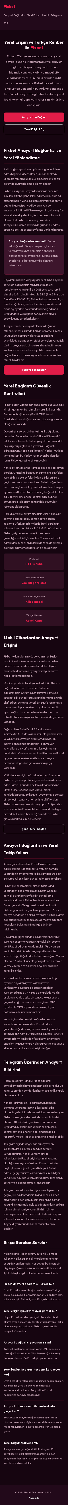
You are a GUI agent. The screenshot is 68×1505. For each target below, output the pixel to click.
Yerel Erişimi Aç (34, 129)
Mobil (45, 15)
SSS (6, 23)
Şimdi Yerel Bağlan (34, 829)
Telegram (56, 15)
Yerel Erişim (33, 15)
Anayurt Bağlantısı (14, 15)
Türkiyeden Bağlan (34, 369)
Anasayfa (34, 1497)
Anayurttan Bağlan (34, 117)
